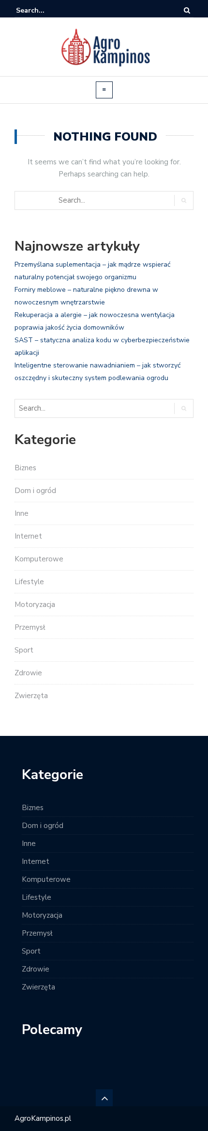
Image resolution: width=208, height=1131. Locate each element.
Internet (28, 536)
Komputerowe (39, 559)
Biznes (25, 468)
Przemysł (30, 627)
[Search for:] (45, 10)
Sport (24, 650)
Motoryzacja (35, 604)
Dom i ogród (35, 490)
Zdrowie (28, 673)
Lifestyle (29, 582)
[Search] (187, 10)
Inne (22, 513)
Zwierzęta (31, 696)
